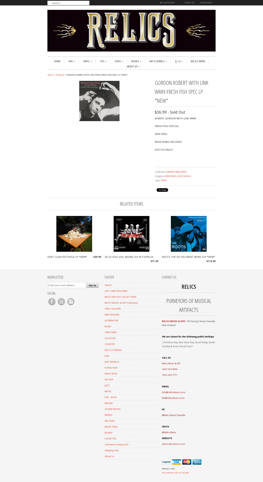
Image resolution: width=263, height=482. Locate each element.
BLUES (108, 326)
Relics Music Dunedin (174, 415)
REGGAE (109, 403)
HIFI (72, 61)
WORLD (108, 415)
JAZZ (107, 385)
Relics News (198, 61)
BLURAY (109, 432)
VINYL (87, 61)
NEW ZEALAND (112, 314)
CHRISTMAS (111, 332)
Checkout (206, 3)
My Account (167, 3)
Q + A (179, 61)
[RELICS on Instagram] (70, 305)
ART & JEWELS (158, 61)
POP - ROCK (111, 397)
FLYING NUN (111, 367)
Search (108, 285)
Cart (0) (189, 3)
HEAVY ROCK (111, 373)
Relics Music (170, 432)
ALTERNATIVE (111, 320)
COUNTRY (110, 344)
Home (57, 61)
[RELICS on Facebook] (52, 305)
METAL (108, 391)
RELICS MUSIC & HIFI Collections (121, 302)
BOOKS (136, 61)
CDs (103, 61)
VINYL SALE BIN (113, 308)
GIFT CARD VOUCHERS (116, 291)
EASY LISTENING (113, 350)
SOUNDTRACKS (113, 409)
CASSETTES (110, 438)
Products (59, 75)
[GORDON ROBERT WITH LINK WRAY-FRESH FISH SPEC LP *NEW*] (99, 120)
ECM (107, 356)
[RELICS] (131, 31)
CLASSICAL (110, 338)
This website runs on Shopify (175, 473)
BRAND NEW (173, 172)
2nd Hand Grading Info (116, 444)
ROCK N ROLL (184, 176)
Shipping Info (112, 450)
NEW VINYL (170, 176)
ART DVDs (110, 421)
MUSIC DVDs (111, 426)
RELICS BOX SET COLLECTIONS (120, 297)
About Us (133, 66)
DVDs (119, 61)
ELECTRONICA (112, 362)
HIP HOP (109, 379)
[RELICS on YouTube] (61, 305)
